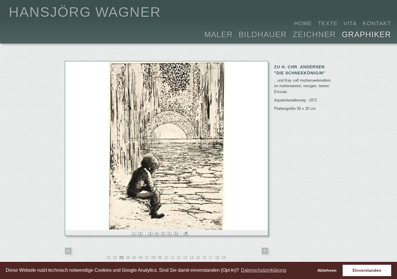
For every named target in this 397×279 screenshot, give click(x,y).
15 (198, 257)
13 (185, 257)
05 (134, 257)
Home (303, 23)
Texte (328, 23)
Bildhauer (263, 33)
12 (179, 257)
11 (172, 257)
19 (223, 257)
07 (147, 257)
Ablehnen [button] (327, 270)
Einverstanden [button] (367, 270)
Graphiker (366, 33)
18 (217, 257)
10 (166, 257)
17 (211, 257)
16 (204, 257)
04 (128, 257)
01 (109, 257)
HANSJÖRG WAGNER (85, 12)
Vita (350, 23)
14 (191, 257)
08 (153, 257)
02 (115, 257)
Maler (218, 33)
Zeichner (314, 33)
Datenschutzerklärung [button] (263, 270)
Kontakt (377, 23)
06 (141, 257)
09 (160, 257)
